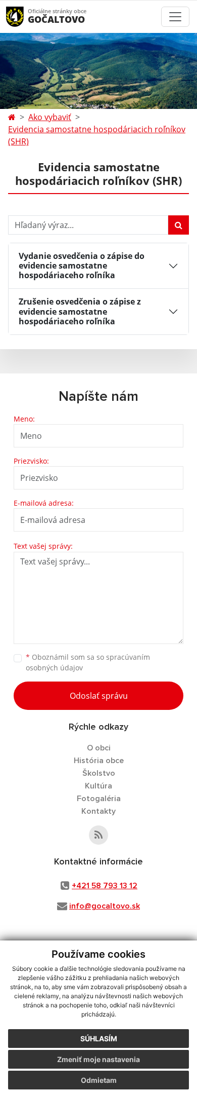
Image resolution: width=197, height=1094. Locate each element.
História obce (99, 761)
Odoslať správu (99, 695)
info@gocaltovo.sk (104, 906)
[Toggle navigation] (175, 17)
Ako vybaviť (49, 117)
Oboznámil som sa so (88, 662)
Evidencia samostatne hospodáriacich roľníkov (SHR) (96, 135)
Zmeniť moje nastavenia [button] (98, 1059)
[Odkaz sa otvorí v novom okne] (98, 835)
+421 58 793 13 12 (104, 886)
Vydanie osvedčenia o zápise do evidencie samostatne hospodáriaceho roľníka (81, 265)
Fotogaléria (99, 799)
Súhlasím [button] (98, 1038)
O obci (99, 748)
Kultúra (98, 786)
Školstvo (98, 773)
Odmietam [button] (99, 1080)
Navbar (24, 16)
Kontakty (98, 811)
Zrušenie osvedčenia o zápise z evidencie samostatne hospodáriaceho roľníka (80, 311)
